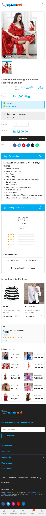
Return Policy (23, 478)
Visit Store (6, 341)
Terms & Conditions (8, 478)
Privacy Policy (6, 482)
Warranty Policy (35, 478)
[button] (13, 260)
